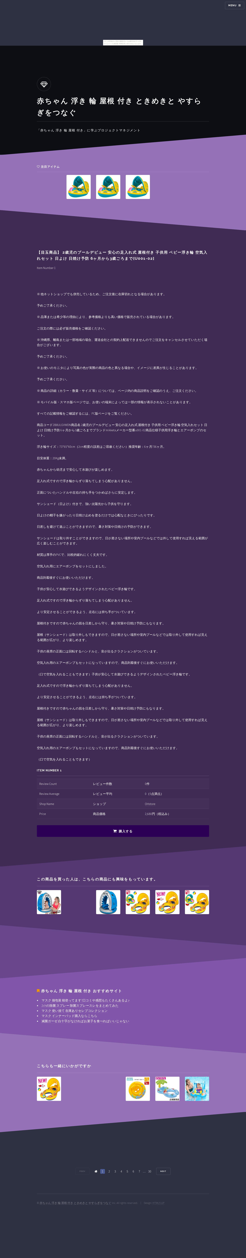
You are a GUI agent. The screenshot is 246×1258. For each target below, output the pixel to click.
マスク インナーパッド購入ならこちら (69, 1016)
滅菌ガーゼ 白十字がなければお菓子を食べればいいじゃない (85, 1021)
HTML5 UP (158, 1203)
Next (163, 1171)
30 (149, 1171)
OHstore (150, 804)
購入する (126, 831)
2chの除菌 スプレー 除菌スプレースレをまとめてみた (80, 1006)
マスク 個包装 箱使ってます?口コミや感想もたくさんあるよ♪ (86, 1000)
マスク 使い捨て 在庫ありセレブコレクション (75, 1011)
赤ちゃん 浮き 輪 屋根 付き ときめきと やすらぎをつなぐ (75, 1203)
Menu (232, 5)
